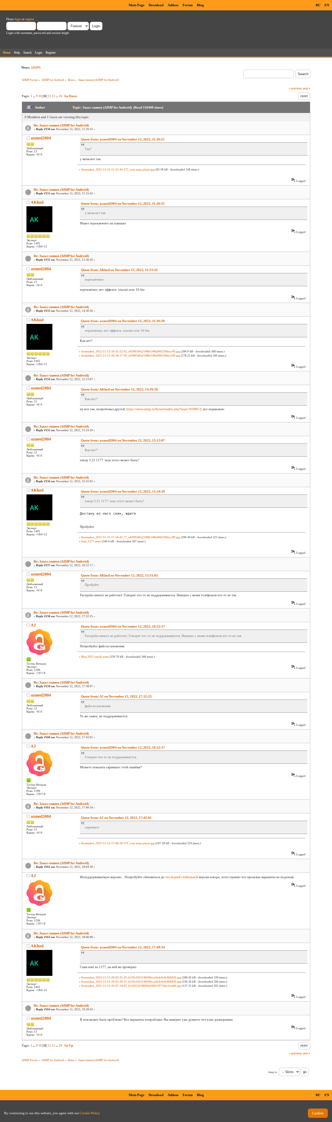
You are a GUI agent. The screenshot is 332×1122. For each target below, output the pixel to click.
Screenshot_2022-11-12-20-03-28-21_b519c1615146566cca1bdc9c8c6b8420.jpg (131, 981)
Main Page (136, 5)
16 (60, 96)
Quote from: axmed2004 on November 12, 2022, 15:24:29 (123, 491)
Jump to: (273, 1072)
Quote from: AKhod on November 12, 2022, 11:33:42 (119, 270)
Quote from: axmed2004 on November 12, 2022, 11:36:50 (123, 321)
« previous (295, 88)
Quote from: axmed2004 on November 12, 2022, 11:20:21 (123, 139)
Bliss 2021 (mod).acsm (95, 656)
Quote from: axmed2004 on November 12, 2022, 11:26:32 (123, 203)
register (29, 19)
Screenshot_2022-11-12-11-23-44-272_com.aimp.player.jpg (118, 169)
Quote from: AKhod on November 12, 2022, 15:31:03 (119, 575)
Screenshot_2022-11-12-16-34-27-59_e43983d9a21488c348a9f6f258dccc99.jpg (130, 355)
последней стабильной (181, 877)
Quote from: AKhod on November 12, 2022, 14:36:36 (119, 389)
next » (306, 88)
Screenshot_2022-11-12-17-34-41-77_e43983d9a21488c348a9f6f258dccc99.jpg (130, 537)
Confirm (318, 1113)
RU (318, 5)
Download (156, 5)
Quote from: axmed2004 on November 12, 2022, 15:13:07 (123, 440)
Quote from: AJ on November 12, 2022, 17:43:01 (116, 818)
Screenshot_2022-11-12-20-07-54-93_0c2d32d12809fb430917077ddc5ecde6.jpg (131, 985)
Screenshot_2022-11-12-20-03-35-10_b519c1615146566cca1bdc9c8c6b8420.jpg (131, 977)
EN (326, 5)
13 (53, 96)
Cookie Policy (90, 1113)
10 (40, 96)
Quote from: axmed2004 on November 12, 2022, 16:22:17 (123, 626)
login (18, 19)
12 (49, 96)
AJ (33, 625)
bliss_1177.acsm (91, 541)
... (34, 96)
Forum (188, 5)
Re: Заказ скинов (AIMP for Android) (61, 125)
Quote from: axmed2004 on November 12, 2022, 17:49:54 (123, 947)
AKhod (37, 202)
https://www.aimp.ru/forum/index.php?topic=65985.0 (164, 409)
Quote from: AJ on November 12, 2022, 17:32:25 (116, 696)
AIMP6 (36, 67)
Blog (200, 5)
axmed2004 (41, 138)
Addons (173, 5)
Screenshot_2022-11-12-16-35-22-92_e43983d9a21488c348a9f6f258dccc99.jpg (130, 351)
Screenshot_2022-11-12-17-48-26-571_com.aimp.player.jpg (118, 843)
